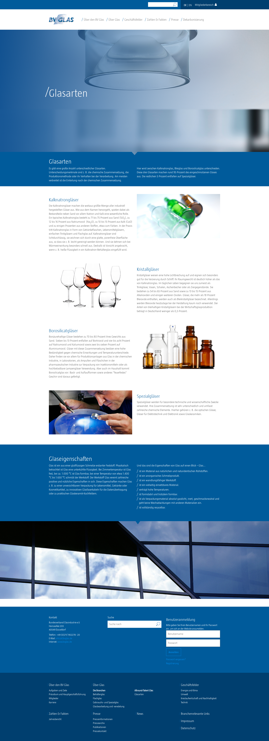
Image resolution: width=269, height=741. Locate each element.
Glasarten (139, 694)
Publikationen (99, 727)
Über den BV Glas (93, 19)
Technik (184, 702)
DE (185, 5)
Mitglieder (53, 698)
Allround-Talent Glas (143, 690)
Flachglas (97, 698)
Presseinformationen (103, 719)
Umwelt (184, 694)
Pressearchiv (99, 723)
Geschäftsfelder (132, 19)
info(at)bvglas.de (64, 638)
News (140, 713)
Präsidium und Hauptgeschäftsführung (67, 694)
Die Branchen (99, 690)
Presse (174, 19)
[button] (206, 4)
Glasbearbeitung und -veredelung (108, 706)
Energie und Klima (189, 690)
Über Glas (113, 19)
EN (190, 5)
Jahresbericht (55, 719)
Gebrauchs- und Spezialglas (106, 702)
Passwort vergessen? (176, 659)
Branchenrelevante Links (195, 713)
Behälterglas (99, 694)
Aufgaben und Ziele (58, 690)
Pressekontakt (99, 731)
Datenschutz (188, 728)
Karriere (52, 702)
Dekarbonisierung (192, 19)
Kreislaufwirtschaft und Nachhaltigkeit (199, 698)
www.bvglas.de (65, 641)
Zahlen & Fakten (156, 19)
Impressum (187, 721)
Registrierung (172, 663)
